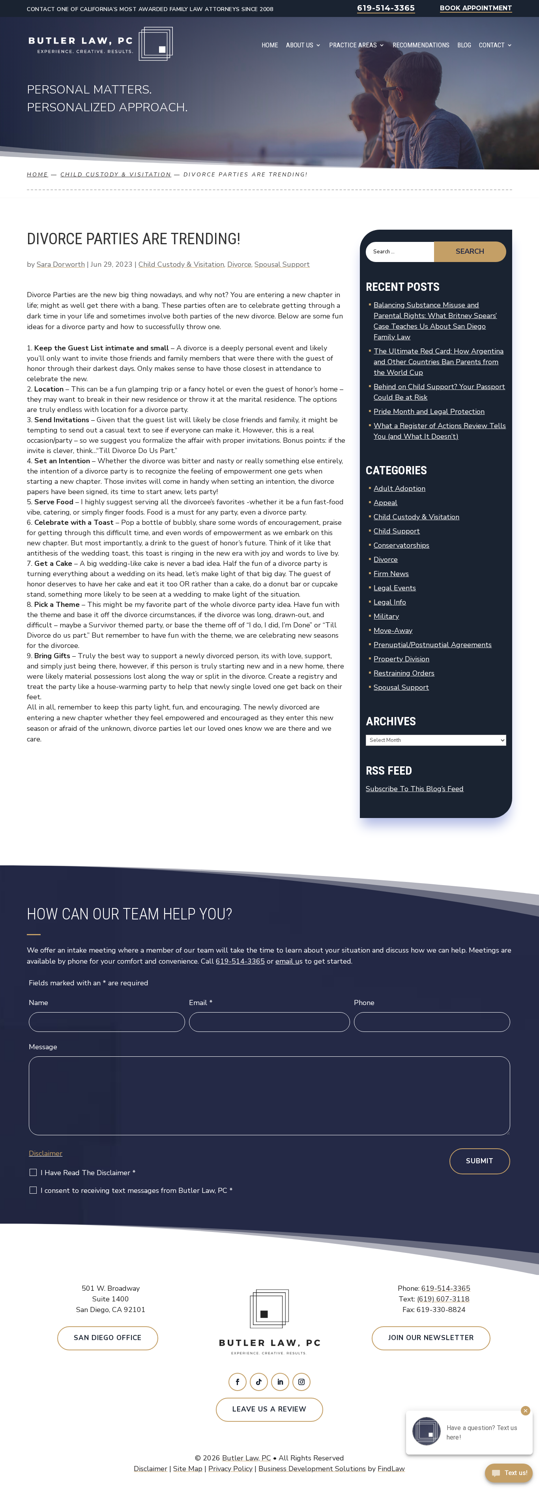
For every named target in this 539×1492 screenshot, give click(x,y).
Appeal (385, 502)
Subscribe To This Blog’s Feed (415, 789)
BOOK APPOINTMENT (476, 8)
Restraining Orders (404, 673)
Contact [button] (492, 45)
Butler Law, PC (246, 1458)
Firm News (391, 573)
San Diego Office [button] (108, 1337)
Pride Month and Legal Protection (429, 411)
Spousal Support (282, 264)
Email (201, 1002)
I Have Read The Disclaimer (88, 1173)
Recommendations (421, 45)
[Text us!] (509, 1475)
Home (270, 45)
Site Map (187, 1468)
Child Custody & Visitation (181, 264)
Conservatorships (401, 545)
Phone (364, 1002)
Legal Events (395, 588)
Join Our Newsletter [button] (431, 1337)
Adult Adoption (399, 488)
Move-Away (393, 630)
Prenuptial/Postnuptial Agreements (433, 645)
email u (287, 961)
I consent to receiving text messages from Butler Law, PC (137, 1190)
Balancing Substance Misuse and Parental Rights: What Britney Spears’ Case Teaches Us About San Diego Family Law (435, 321)
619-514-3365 (386, 8)
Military (386, 616)
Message (43, 1047)
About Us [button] (299, 45)
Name (38, 1002)
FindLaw (391, 1468)
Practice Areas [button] (353, 45)
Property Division (401, 659)
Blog (464, 45)
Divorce (239, 264)
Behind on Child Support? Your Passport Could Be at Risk (439, 392)
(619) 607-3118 (443, 1299)
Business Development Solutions (312, 1468)
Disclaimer (45, 1153)
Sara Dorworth (61, 264)
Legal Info (390, 602)
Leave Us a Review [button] (269, 1409)
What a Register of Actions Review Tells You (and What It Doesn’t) (440, 431)
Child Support (397, 531)
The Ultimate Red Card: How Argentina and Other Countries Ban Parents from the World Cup (438, 361)
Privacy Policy (230, 1468)
